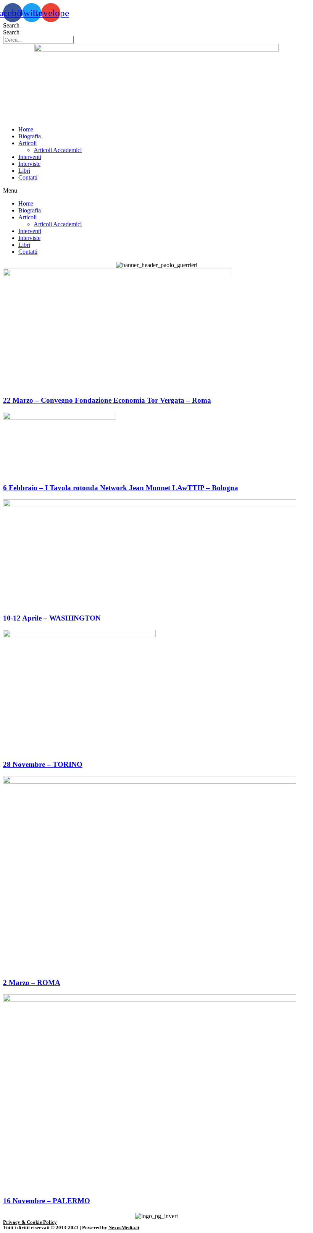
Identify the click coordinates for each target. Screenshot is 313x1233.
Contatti (27, 177)
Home (25, 129)
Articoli (27, 143)
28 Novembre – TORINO (42, 764)
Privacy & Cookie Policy (30, 1222)
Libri (24, 170)
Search (11, 25)
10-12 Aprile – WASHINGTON (52, 618)
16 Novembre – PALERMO (46, 1201)
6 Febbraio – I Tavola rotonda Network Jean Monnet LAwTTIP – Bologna (120, 488)
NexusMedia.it (123, 1227)
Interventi (29, 157)
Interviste (29, 163)
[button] (156, 190)
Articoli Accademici (58, 150)
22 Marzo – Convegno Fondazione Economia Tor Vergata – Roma (107, 400)
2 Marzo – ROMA (31, 983)
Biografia (29, 136)
